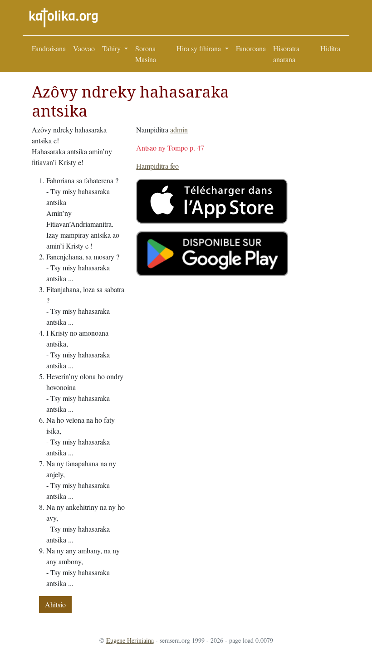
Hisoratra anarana (286, 54)
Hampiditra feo (157, 166)
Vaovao (84, 48)
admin (179, 129)
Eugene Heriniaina (130, 640)
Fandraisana (49, 48)
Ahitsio (55, 604)
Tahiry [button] (112, 48)
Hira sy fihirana (199, 48)
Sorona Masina (145, 54)
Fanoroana (251, 48)
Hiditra (330, 48)
